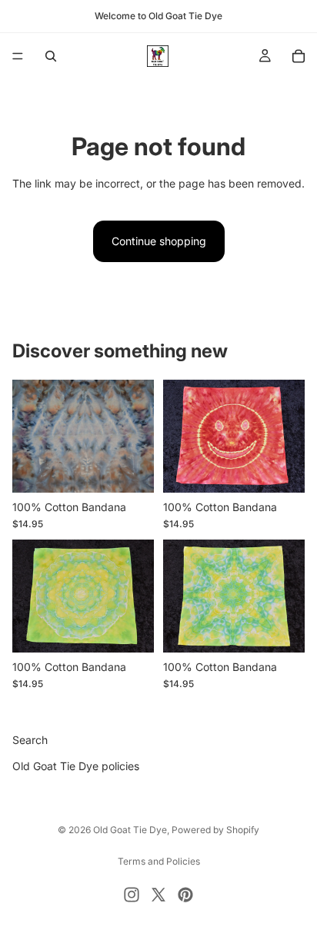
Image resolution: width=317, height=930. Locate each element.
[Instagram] (131, 894)
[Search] (51, 56)
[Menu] (17, 56)
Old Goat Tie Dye (130, 829)
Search (30, 739)
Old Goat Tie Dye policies (75, 766)
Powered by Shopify (215, 829)
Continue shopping (159, 240)
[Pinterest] (185, 894)
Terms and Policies (159, 861)
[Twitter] (158, 894)
